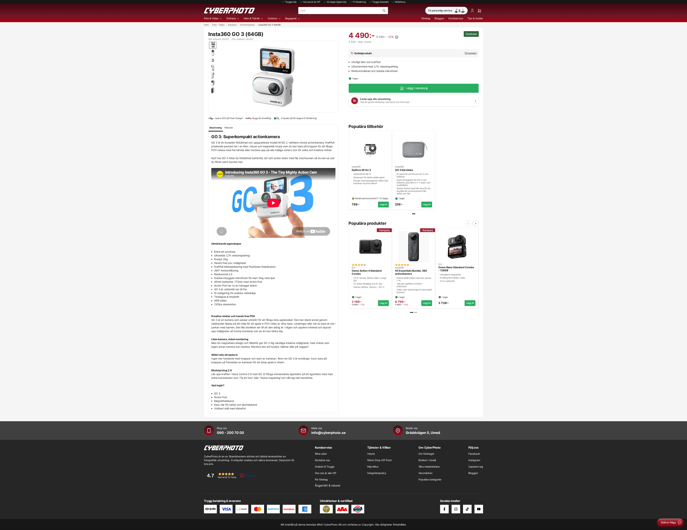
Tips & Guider (475, 18)
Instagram (474, 460)
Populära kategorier (430, 479)
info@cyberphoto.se (328, 433)
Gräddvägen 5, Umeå (423, 433)
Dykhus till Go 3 (361, 170)
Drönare (231, 18)
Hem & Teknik (252, 18)
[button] (231, 475)
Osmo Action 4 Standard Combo (367, 272)
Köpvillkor (373, 466)
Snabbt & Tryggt (324, 466)
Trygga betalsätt (380, 2)
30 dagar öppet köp (336, 2)
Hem (206, 24)
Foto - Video (218, 24)
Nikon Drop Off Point (379, 460)
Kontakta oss (322, 460)
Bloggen (439, 18)
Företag (425, 18)
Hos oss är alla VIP (325, 473)
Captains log (475, 466)
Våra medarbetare (429, 466)
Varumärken (425, 473)
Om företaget (426, 453)
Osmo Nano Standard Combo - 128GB (456, 269)
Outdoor (272, 18)
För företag (321, 479)
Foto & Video (211, 18)
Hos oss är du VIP (311, 2)
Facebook (474, 453)
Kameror (232, 24)
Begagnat (291, 18)
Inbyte (371, 453)
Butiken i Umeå (427, 460)
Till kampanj (470, 53)
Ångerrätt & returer (327, 485)
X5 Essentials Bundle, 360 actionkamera (411, 272)
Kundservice (456, 18)
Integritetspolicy (376, 473)
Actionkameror (247, 24)
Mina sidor (321, 453)
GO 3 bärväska (404, 170)
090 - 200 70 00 (230, 433)
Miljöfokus (400, 2)
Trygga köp (290, 2)
